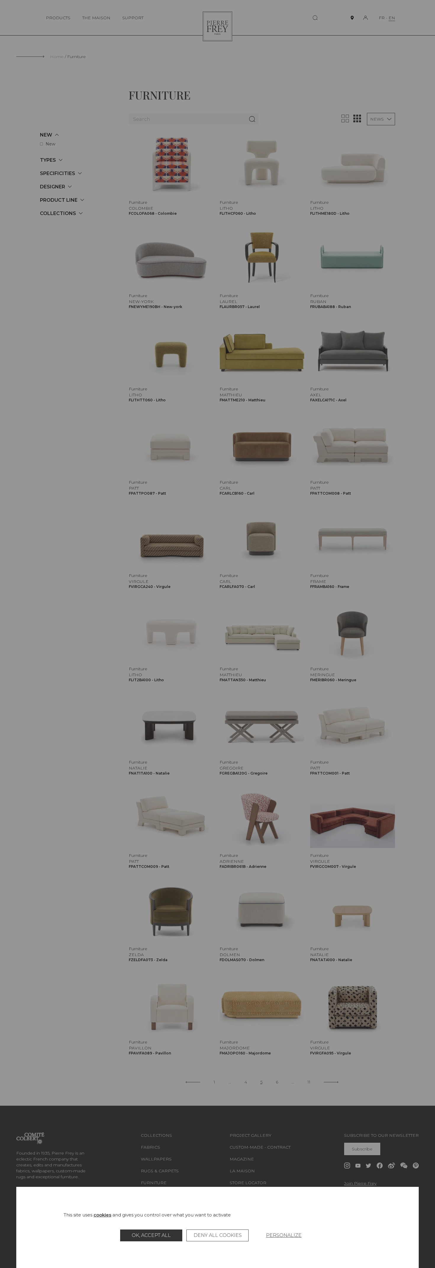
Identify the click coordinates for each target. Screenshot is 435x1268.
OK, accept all (151, 1235)
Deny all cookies (218, 1235)
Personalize (284, 1235)
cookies (102, 1215)
